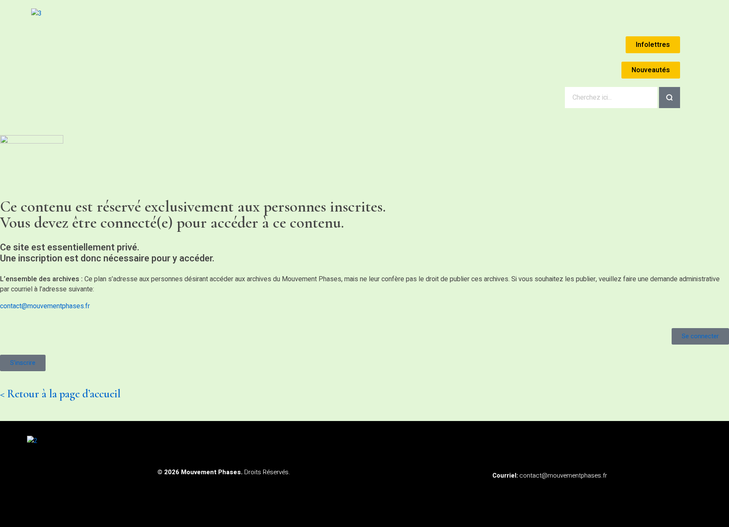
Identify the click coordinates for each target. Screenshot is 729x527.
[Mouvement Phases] (105, 53)
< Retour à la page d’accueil (60, 394)
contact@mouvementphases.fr (45, 306)
